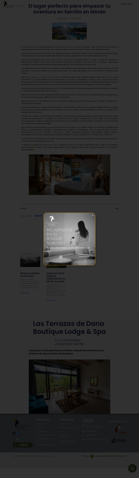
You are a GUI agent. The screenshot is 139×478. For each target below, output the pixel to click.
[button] (92, 215)
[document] (69, 239)
